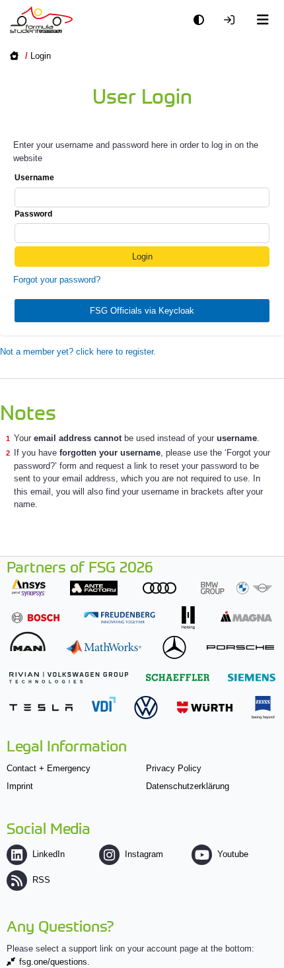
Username (34, 177)
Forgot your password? (56, 280)
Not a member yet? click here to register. (78, 352)
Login (40, 56)
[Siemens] (251, 677)
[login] (232, 20)
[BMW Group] (236, 588)
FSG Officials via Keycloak (142, 311)
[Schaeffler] (177, 677)
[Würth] (204, 707)
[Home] (41, 20)
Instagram (144, 854)
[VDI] (104, 704)
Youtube (232, 854)
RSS (41, 880)
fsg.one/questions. (54, 962)
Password (33, 214)
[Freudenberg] (119, 617)
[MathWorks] (103, 647)
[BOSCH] (35, 617)
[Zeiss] (263, 707)
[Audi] (159, 588)
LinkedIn (48, 854)
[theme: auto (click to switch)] (202, 20)
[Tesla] (41, 707)
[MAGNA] (246, 616)
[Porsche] (240, 647)
